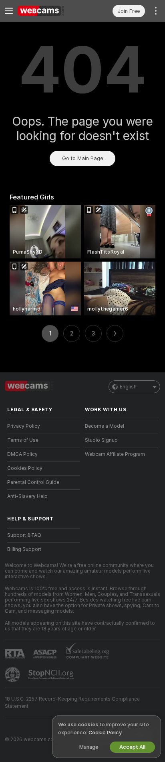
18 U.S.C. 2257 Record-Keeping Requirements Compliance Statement (72, 702)
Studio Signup (101, 440)
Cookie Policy (105, 732)
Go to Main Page (82, 158)
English (128, 387)
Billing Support (24, 549)
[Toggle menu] (9, 11)
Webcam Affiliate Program (115, 454)
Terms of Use (22, 440)
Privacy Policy (23, 426)
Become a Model (104, 426)
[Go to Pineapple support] (13, 674)
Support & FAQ (24, 535)
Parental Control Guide (33, 482)
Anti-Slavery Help (27, 496)
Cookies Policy (24, 468)
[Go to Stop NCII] (51, 674)
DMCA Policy (22, 454)
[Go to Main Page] (50, 10)
